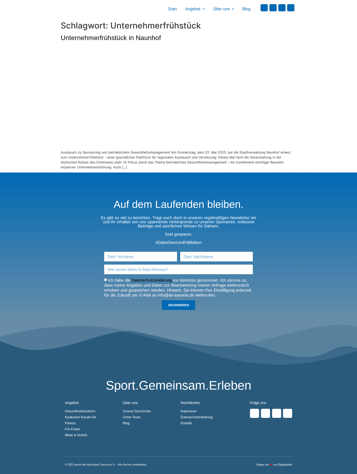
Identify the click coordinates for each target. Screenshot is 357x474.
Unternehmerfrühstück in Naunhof (111, 37)
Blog (246, 9)
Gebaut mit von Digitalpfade (274, 464)
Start (172, 9)
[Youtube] (282, 7)
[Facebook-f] (264, 7)
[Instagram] (273, 7)
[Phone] (290, 7)
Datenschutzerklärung (152, 280)
